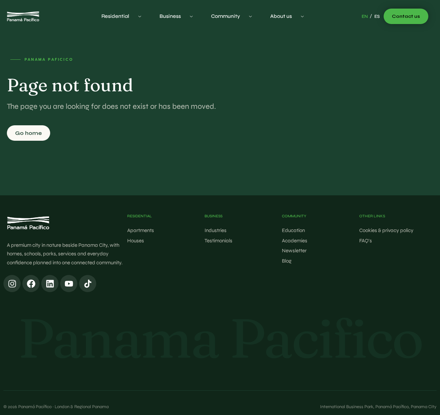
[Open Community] (250, 16)
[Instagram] (12, 283)
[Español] (377, 16)
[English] (365, 16)
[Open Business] (191, 16)
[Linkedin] (49, 283)
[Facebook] (31, 283)
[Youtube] (68, 283)
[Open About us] (302, 16)
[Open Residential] (139, 16)
